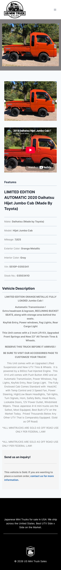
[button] (4, 101)
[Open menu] (55, 9)
